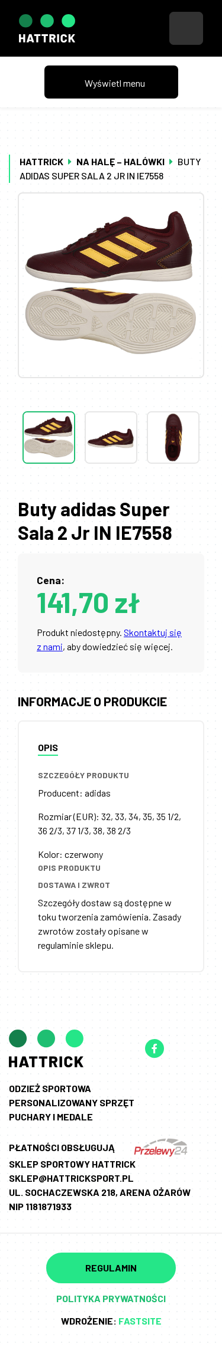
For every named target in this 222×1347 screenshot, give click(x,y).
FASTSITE (140, 1320)
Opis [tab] (48, 747)
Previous (111, 387)
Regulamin (111, 1267)
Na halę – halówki (120, 161)
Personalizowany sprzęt (71, 1102)
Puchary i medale (51, 1116)
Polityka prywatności (111, 1298)
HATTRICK (41, 161)
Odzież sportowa (50, 1088)
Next (111, 487)
